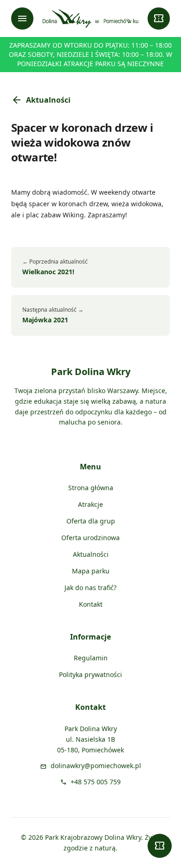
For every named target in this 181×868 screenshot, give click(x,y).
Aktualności (41, 99)
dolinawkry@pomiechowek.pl (96, 765)
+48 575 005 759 (96, 781)
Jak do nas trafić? (90, 587)
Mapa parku (91, 570)
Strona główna (90, 487)
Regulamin (91, 657)
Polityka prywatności (90, 674)
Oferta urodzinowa (90, 537)
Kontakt (91, 604)
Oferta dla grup (90, 521)
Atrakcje (90, 504)
